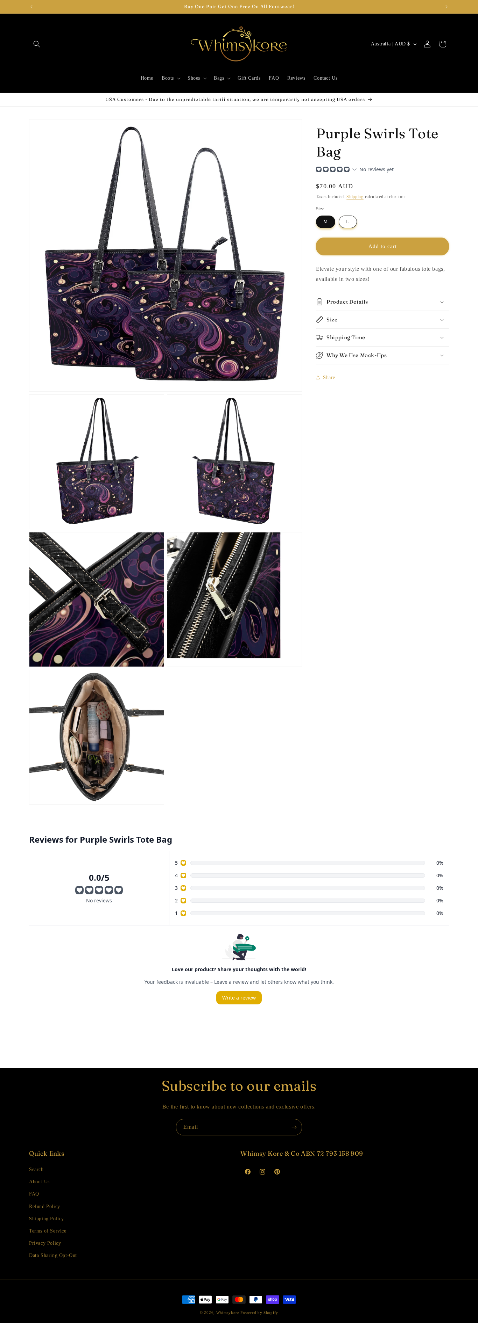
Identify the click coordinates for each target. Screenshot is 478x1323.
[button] (36, 44)
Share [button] (329, 377)
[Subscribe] (294, 1127)
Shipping (355, 196)
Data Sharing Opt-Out (53, 1255)
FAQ (34, 1194)
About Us (39, 1181)
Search (36, 1169)
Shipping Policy (46, 1218)
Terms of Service (47, 1231)
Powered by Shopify (259, 1312)
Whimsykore (227, 1312)
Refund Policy (44, 1206)
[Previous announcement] (31, 6)
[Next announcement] (446, 6)
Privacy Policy (45, 1243)
